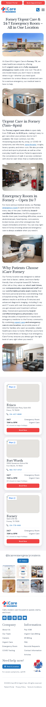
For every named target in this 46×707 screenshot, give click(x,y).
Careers (5, 638)
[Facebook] (4, 618)
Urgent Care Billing (32, 634)
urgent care (19, 322)
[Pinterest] (15, 618)
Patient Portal (9, 687)
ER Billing (28, 638)
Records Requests (32, 646)
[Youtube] (25, 618)
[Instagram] (9, 618)
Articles (27, 654)
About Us (6, 630)
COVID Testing (8, 650)
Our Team (6, 634)
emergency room (10, 207)
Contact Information (33, 650)
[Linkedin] (20, 618)
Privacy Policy (21, 687)
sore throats (30, 144)
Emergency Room (9, 646)
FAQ (25, 642)
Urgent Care (7, 642)
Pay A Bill (28, 630)
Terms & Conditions (34, 687)
